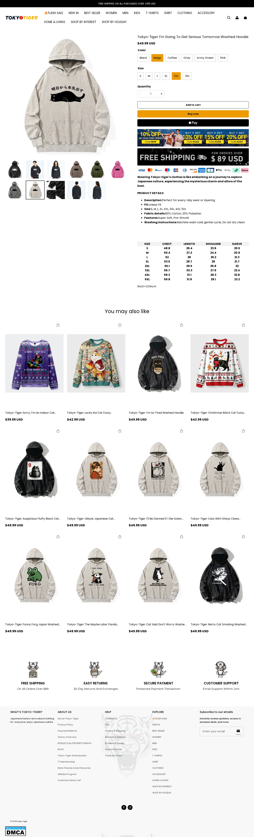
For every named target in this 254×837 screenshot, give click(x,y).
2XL (176, 76)
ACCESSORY (206, 13)
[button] (228, 17)
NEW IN (74, 13)
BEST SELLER (92, 13)
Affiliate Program (67, 774)
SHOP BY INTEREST (83, 22)
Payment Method (67, 730)
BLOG (61, 749)
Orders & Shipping (115, 730)
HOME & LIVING (54, 22)
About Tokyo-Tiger (68, 718)
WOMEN (111, 13)
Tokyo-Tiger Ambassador (72, 755)
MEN (125, 13)
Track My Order (113, 755)
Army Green (205, 58)
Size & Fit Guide (113, 749)
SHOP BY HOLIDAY (114, 22)
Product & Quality (114, 743)
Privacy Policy (65, 724)
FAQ (107, 724)
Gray (187, 58)
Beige (157, 58)
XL (165, 76)
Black (143, 58)
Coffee (172, 58)
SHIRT (168, 13)
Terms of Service (67, 737)
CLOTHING (184, 13)
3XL (187, 76)
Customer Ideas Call (69, 780)
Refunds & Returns (115, 737)
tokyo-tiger (22, 821)
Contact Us (111, 718)
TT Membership (66, 761)
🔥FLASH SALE (53, 13)
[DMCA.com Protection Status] (15, 835)
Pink (223, 58)
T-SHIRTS (152, 13)
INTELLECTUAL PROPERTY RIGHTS (74, 743)
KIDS (137, 13)
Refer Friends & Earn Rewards (74, 768)
